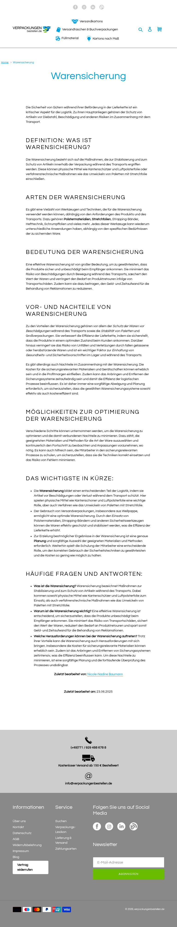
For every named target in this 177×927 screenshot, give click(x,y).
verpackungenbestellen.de (149, 909)
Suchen (61, 821)
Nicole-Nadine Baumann (105, 674)
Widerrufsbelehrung (27, 845)
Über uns (19, 821)
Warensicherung (23, 62)
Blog (16, 857)
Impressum (21, 851)
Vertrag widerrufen (25, 867)
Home (5, 62)
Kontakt (18, 827)
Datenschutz (22, 833)
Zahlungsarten (66, 848)
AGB (16, 839)
